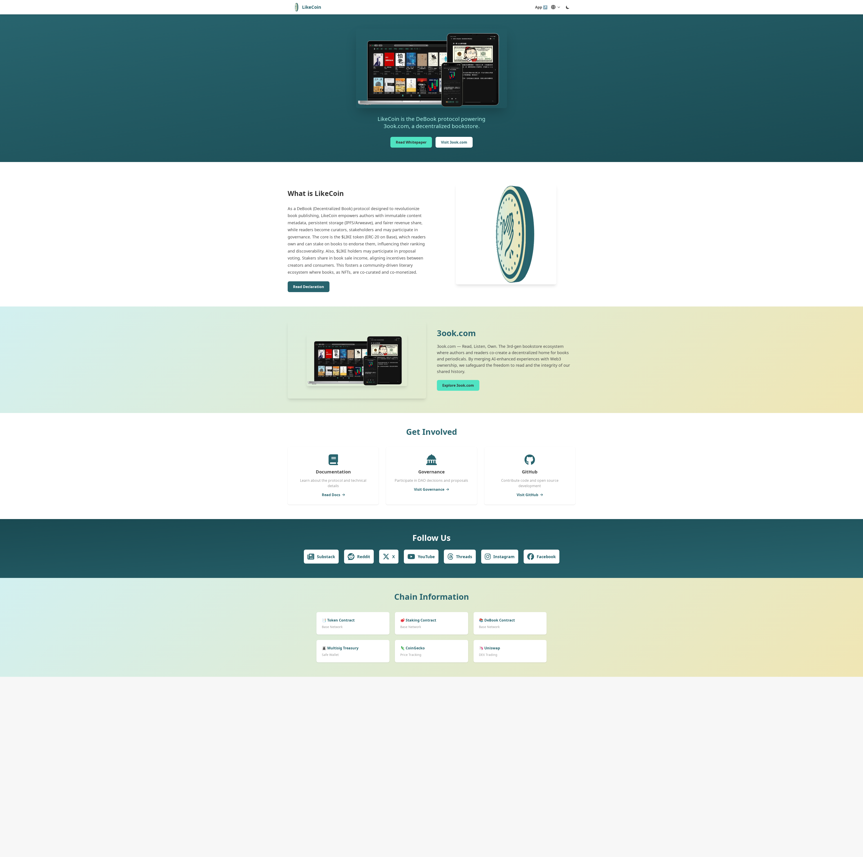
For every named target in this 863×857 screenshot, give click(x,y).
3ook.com (456, 333)
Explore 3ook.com (458, 385)
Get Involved (431, 431)
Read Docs (331, 494)
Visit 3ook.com (454, 142)
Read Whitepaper (411, 142)
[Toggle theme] (568, 7)
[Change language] (555, 7)
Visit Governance (429, 489)
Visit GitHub (527, 494)
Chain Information (431, 596)
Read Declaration (308, 286)
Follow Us (431, 537)
